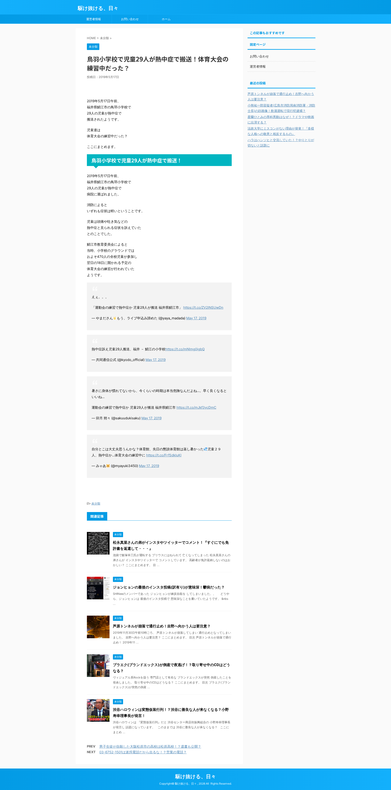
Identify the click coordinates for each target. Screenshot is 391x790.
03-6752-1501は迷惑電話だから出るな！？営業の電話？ (143, 752)
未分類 (95, 503)
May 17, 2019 (196, 318)
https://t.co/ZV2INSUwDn (203, 307)
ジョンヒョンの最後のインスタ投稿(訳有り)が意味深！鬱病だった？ (169, 587)
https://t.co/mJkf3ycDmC (196, 407)
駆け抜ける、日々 (98, 8)
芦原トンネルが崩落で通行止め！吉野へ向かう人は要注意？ (162, 626)
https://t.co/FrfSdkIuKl (163, 455)
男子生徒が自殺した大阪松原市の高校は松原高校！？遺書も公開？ (150, 746)
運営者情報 (93, 19)
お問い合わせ (130, 19)
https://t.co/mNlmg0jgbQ (185, 349)
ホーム (166, 19)
